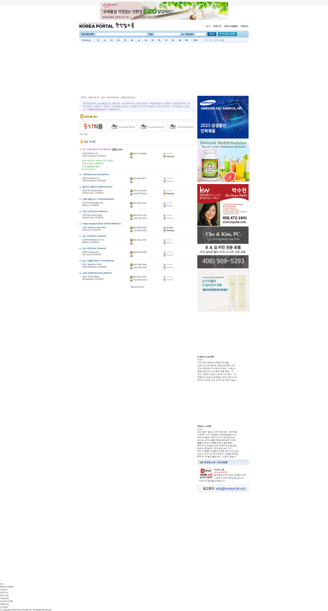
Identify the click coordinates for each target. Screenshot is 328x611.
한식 (217, 40)
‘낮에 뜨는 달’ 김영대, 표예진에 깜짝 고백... (216, 365)
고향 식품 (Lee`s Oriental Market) (98, 199)
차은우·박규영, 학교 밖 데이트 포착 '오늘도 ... (217, 380)
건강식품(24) (177, 106)
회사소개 (4, 595)
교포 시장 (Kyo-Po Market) (94, 211)
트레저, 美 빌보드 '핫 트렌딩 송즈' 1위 (214, 448)
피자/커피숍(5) (148, 106)
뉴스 (208, 26)
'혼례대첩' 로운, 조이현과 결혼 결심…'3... (215, 371)
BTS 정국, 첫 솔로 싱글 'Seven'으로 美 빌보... (217, 445)
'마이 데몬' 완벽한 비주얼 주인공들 (213, 362)
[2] (135, 287)
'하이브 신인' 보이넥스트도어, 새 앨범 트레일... (218, 454)
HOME (83, 97)
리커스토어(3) (163, 106)
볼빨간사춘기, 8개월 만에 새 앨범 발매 (214, 443)
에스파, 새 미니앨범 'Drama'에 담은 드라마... (217, 440)
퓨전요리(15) (142, 103)
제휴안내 (4, 604)
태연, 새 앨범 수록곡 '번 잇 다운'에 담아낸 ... (217, 437)
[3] (137, 287)
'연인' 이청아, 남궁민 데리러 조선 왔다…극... (217, 374)
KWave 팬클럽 (6, 587)
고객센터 (4, 607)
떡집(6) (168, 103)
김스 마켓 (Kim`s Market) (94, 236)
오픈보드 (244, 26)
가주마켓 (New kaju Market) (95, 174)
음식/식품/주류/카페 (110, 97)
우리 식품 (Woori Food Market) (96, 149)
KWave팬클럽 (230, 26)
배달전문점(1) (156, 103)
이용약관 (4, 598)
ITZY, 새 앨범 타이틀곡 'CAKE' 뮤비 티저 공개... (218, 451)
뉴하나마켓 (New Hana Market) (97, 273)
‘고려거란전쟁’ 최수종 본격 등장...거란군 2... (217, 368)
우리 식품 (83, 134)
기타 (195, 40)
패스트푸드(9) (128, 103)
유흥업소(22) (114, 109)
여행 (222, 40)
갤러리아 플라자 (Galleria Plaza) (97, 187)
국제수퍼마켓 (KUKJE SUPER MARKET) (101, 224)
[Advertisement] (164, 70)
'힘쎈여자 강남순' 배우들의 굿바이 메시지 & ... (218, 377)
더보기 (200, 360)
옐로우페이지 (94, 97)
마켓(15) (97, 106)
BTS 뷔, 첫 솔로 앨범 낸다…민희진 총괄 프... (217, 456)
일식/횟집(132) (104, 103)
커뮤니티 (217, 26)
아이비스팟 (219, 470)
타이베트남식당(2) (120, 106)
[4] (140, 287)
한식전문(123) (89, 103)
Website (170, 156)
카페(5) (106, 106)
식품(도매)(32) (179, 103)
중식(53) (116, 103)
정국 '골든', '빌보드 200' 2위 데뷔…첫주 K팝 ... (218, 432)
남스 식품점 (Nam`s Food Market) (98, 260)
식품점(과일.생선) (127, 97)
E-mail (169, 227)
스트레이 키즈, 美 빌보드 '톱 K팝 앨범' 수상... (217, 434)
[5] (143, 287)
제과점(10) (135, 106)
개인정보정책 (6, 601)
